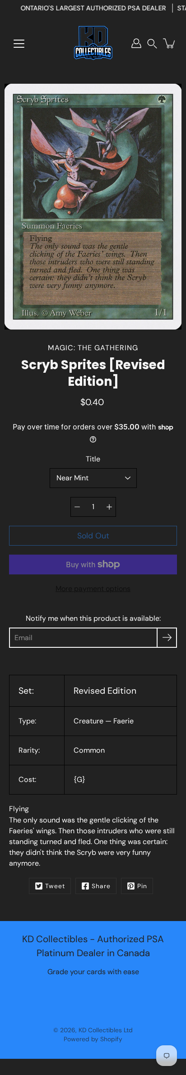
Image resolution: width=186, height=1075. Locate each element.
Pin (142, 886)
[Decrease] (77, 507)
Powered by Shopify (93, 1039)
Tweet (55, 886)
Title (93, 459)
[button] (152, 43)
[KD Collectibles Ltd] (93, 43)
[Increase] (109, 507)
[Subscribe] (167, 638)
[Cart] (170, 43)
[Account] (136, 43)
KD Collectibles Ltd (106, 1030)
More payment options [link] (93, 588)
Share (101, 886)
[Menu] (19, 43)
